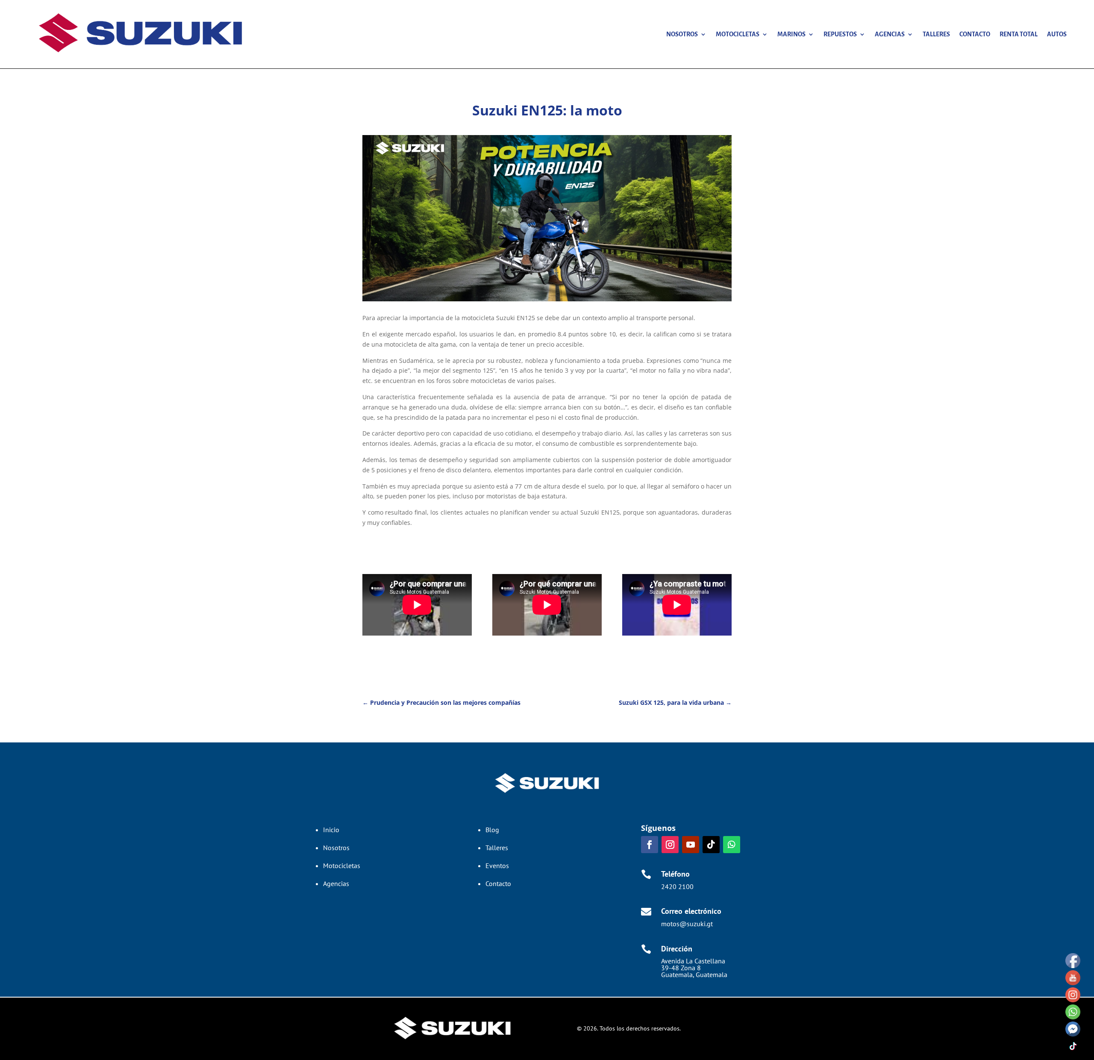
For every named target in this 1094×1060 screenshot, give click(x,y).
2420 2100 (677, 886)
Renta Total (1019, 34)
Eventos (497, 865)
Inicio (331, 829)
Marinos (791, 34)
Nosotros (682, 34)
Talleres (936, 34)
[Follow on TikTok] (711, 844)
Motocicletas (737, 34)
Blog (492, 829)
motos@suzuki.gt (687, 923)
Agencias (890, 34)
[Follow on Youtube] (690, 844)
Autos (1057, 34)
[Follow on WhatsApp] (731, 844)
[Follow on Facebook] (649, 844)
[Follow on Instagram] (670, 844)
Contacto (974, 34)
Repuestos (840, 34)
